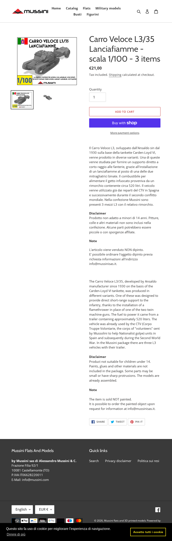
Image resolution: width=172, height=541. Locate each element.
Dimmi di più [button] (16, 534)
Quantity (95, 89)
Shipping (115, 75)
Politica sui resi (148, 461)
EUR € (43, 509)
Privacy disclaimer (118, 461)
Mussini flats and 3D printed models (125, 520)
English (21, 509)
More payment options (124, 133)
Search (94, 461)
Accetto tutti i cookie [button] (148, 532)
